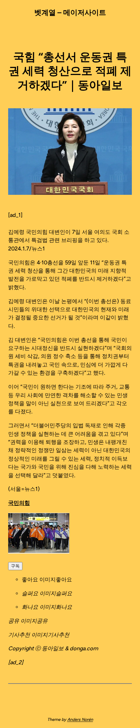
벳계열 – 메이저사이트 (70, 12)
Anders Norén (80, 719)
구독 (15, 565)
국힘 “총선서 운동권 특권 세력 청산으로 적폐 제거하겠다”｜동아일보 (70, 71)
